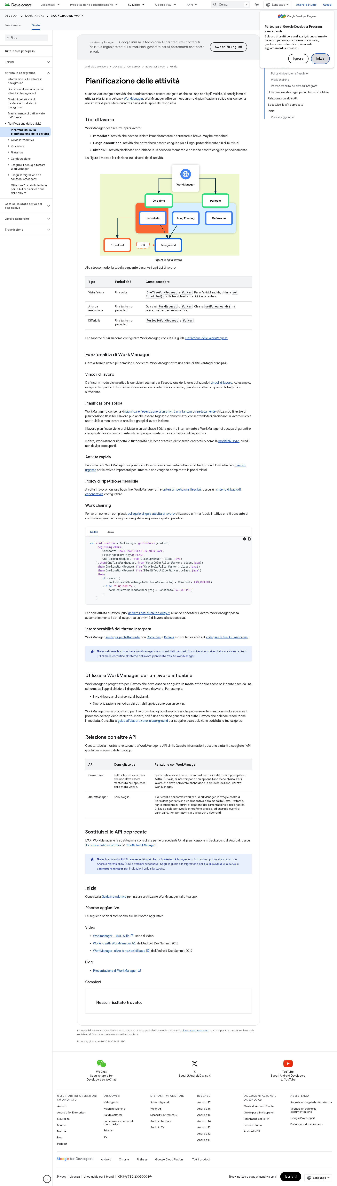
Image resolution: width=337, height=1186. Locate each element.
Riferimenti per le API (256, 1118)
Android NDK (252, 1131)
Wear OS (155, 1108)
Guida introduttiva (114, 897)
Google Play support (302, 1118)
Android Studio (306, 4)
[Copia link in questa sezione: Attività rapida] (115, 457)
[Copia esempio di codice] (249, 539)
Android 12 (204, 1133)
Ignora (298, 59)
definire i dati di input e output (149, 613)
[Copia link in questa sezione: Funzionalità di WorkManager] (154, 355)
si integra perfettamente (123, 637)
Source (61, 1125)
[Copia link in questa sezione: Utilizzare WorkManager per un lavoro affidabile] (196, 676)
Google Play (163, 4)
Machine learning (114, 1108)
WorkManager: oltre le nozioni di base (119, 951)
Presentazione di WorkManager (115, 971)
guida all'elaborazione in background (143, 721)
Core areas (35, 16)
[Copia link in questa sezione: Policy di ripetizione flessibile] (142, 481)
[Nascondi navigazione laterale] (47, 1179)
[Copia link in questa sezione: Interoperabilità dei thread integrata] (155, 629)
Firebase (142, 1159)
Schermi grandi (159, 1102)
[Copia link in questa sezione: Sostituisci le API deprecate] (151, 832)
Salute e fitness (113, 1115)
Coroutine (154, 637)
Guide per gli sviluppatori (259, 1112)
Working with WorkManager (112, 943)
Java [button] (110, 532)
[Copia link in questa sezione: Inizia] (100, 888)
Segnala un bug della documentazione (303, 1110)
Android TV (157, 1127)
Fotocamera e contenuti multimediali (119, 1122)
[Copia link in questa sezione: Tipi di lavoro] (118, 120)
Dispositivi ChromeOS (163, 1115)
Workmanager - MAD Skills (111, 936)
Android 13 (203, 1127)
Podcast (62, 1143)
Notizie (61, 1131)
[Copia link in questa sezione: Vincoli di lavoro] (118, 374)
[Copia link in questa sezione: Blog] (96, 962)
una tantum (184, 412)
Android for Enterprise (70, 1112)
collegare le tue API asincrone (227, 637)
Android (62, 1106)
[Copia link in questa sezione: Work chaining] (115, 505)
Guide (36, 25)
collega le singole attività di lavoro (151, 514)
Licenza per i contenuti (195, 1030)
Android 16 (204, 1108)
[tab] (94, 531)
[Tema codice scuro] (244, 539)
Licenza (75, 1176)
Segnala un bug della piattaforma (311, 1102)
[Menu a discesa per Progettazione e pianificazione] (118, 4)
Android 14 (204, 1121)
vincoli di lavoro (221, 383)
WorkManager (133, 99)
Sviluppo (134, 4)
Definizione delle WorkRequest (206, 338)
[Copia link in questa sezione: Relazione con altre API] (140, 737)
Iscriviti (291, 1177)
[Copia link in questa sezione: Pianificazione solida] (126, 403)
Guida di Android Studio (259, 1106)
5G (106, 1136)
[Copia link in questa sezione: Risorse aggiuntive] (123, 908)
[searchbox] (26, 38)
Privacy (108, 1130)
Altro (190, 4)
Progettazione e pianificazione (91, 4)
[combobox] (230, 4)
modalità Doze (228, 441)
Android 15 (204, 1115)
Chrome (124, 1159)
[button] (23, 62)
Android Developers (96, 66)
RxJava (169, 637)
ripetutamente (205, 412)
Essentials (48, 4)
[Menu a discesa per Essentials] (60, 4)
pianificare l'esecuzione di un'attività (150, 412)
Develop (12, 16)
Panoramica (13, 25)
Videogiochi (111, 1102)
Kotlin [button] (94, 532)
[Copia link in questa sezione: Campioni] (105, 982)
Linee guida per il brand (99, 1176)
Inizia (320, 59)
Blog (60, 1137)
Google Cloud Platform (169, 1159)
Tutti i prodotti (201, 1159)
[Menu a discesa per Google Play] (176, 4)
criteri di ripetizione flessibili (181, 490)
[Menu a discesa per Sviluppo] (145, 4)
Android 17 (204, 1102)
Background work (67, 16)
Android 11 (203, 1140)
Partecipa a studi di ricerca (306, 1124)
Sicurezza (63, 1118)
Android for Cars (160, 1121)
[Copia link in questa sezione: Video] (99, 928)
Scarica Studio (253, 1125)
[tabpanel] (168, 570)
